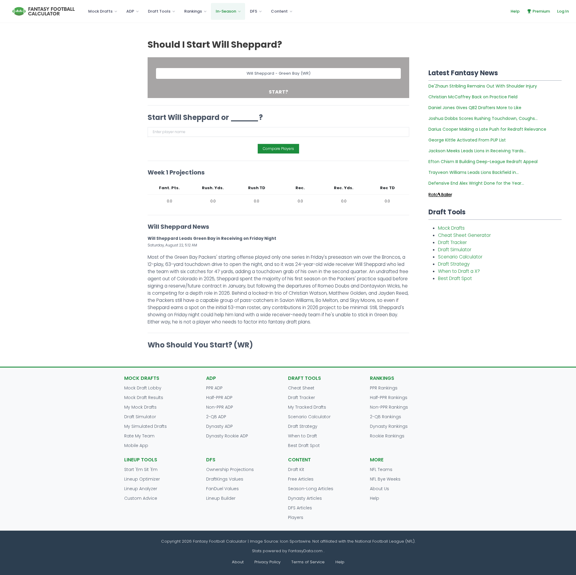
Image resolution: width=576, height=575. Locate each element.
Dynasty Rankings (389, 426)
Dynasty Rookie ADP (227, 436)
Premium (541, 11)
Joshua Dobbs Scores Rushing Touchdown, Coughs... (483, 118)
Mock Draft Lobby (142, 388)
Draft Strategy (454, 264)
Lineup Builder (221, 498)
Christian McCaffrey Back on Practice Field (473, 97)
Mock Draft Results (143, 398)
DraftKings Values (224, 479)
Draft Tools (159, 11)
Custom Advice (140, 498)
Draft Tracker (452, 242)
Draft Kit (296, 469)
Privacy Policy (267, 562)
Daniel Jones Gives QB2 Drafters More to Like (474, 108)
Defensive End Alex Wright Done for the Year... (476, 183)
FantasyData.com (306, 551)
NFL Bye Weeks (385, 479)
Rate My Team (139, 436)
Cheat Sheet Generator (464, 235)
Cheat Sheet (301, 388)
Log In (563, 11)
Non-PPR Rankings (389, 407)
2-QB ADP (216, 417)
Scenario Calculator (460, 257)
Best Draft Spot (455, 278)
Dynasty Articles (305, 498)
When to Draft (302, 436)
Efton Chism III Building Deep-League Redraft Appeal (483, 162)
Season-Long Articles (310, 489)
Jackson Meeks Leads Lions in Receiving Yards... (477, 151)
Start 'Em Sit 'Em (141, 469)
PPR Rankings (384, 388)
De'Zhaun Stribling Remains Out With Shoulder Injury (482, 86)
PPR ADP (214, 388)
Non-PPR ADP (219, 407)
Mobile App (136, 445)
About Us (379, 489)
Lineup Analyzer (140, 489)
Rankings (193, 11)
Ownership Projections (230, 469)
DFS (253, 11)
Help (515, 11)
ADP (130, 11)
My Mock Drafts (140, 407)
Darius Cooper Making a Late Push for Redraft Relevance (487, 129)
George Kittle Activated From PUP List (467, 140)
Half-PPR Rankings (388, 398)
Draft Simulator (454, 249)
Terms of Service (308, 562)
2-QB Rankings (385, 417)
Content (279, 11)
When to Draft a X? (459, 271)
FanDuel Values (222, 489)
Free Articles (301, 479)
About (238, 562)
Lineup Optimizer (142, 479)
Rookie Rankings (387, 436)
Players (295, 517)
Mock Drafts (100, 11)
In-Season (226, 11)
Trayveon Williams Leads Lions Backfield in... (473, 172)
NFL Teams (381, 469)
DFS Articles (300, 508)
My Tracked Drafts (307, 407)
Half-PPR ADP (219, 398)
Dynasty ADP (219, 426)
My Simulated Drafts (145, 426)
